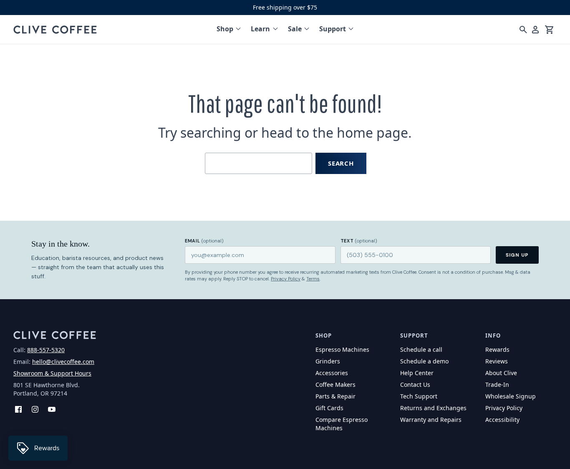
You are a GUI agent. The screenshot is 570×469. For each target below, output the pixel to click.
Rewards (497, 349)
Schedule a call (421, 349)
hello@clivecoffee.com (63, 362)
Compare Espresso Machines (341, 424)
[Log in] (535, 30)
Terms (313, 279)
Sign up (517, 255)
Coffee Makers (335, 384)
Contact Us (415, 384)
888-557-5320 (46, 350)
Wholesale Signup (510, 396)
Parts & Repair (335, 396)
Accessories (331, 373)
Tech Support (418, 396)
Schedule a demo (424, 361)
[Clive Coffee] (55, 29)
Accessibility (502, 420)
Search (341, 163)
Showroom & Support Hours (52, 373)
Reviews (496, 361)
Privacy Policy (285, 279)
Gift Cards (329, 408)
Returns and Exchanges (433, 408)
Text (358, 241)
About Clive (501, 373)
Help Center (417, 373)
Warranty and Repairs (431, 420)
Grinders (327, 361)
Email (204, 241)
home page (372, 132)
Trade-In (497, 384)
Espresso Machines (342, 349)
